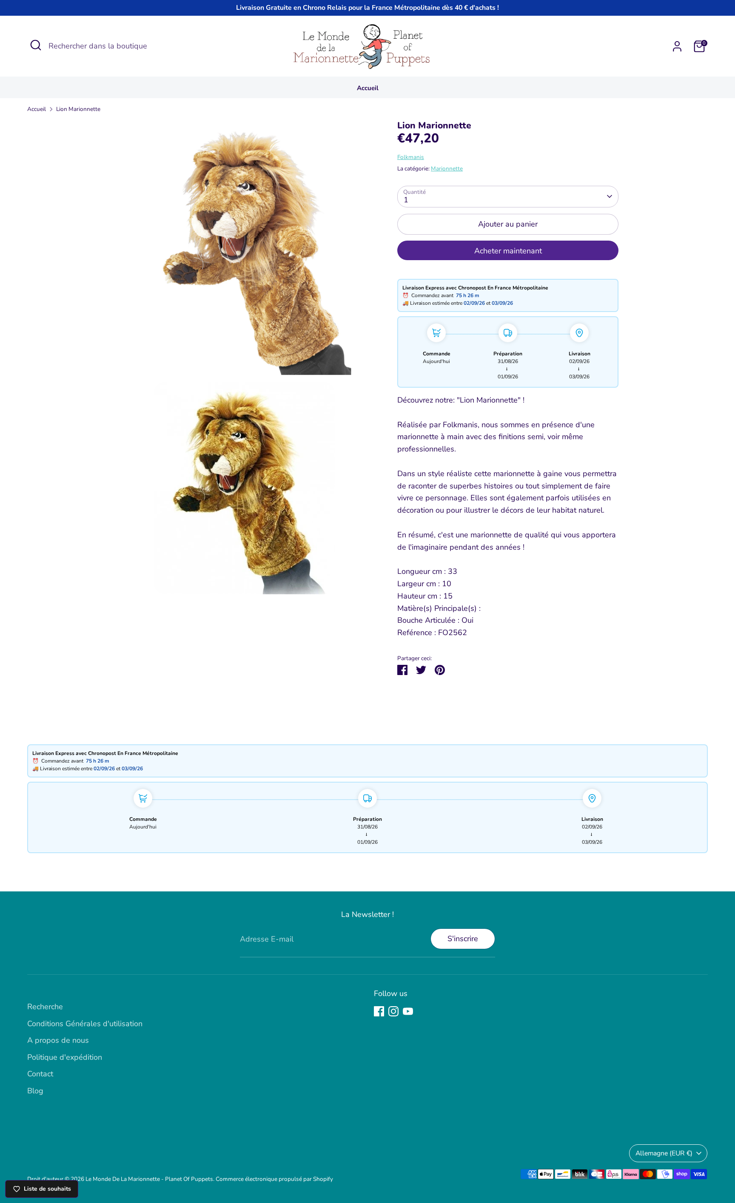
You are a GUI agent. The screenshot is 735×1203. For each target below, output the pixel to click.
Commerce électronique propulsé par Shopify (274, 1179)
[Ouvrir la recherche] (35, 45)
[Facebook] (379, 1011)
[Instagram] (393, 1011)
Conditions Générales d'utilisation (84, 1024)
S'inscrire (462, 938)
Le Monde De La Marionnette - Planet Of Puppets (149, 1179)
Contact (40, 1074)
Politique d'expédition (64, 1057)
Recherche (45, 1007)
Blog (35, 1091)
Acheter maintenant (508, 251)
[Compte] (677, 46)
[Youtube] (408, 1011)
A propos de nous (58, 1040)
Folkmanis (410, 157)
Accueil (368, 88)
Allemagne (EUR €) (663, 1153)
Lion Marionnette (78, 109)
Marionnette (447, 169)
